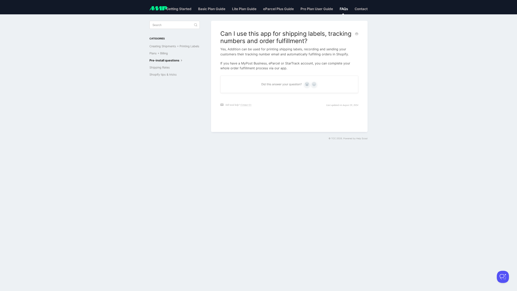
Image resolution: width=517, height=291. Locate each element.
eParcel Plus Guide (278, 9)
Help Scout (362, 138)
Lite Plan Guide (244, 9)
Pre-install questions (164, 60)
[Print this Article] (356, 34)
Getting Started (178, 9)
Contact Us (246, 104)
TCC (333, 138)
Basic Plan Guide (211, 9)
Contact (361, 9)
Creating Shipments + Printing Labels (174, 46)
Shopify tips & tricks (163, 74)
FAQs (344, 9)
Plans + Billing (158, 53)
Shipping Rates (159, 67)
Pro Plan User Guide (317, 9)
